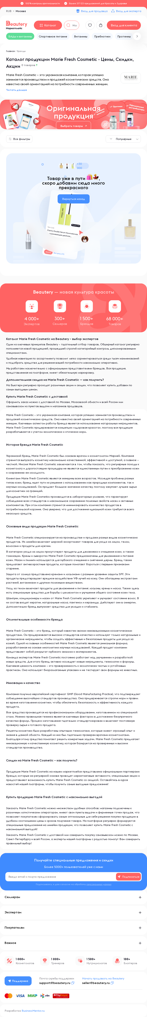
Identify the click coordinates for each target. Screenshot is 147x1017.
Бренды (21, 51)
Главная (10, 51)
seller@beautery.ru (96, 983)
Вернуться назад (73, 199)
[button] (137, 36)
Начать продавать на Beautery (103, 978)
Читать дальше (16, 90)
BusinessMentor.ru (33, 1010)
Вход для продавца (94, 11)
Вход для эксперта (128, 11)
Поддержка (20, 981)
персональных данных (99, 884)
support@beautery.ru (54, 983)
